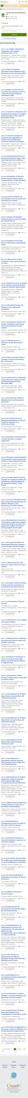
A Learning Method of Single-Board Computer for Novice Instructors (13, 877)
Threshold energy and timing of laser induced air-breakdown (12, 307)
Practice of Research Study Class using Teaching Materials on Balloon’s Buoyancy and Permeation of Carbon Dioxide (13, 502)
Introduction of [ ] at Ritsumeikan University (12, 400)
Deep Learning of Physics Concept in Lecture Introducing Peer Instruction (13, 359)
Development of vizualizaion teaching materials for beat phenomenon (13, 977)
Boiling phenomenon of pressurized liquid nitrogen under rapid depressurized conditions (13, 158)
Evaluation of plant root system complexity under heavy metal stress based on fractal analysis (13, 325)
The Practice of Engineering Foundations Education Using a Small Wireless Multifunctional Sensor (13, 957)
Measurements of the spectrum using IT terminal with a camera (13, 564)
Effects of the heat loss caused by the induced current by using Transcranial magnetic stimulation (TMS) (13, 92)
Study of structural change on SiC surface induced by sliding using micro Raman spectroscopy (14, 285)
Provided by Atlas (14, 1091)
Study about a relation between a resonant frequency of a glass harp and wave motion (13, 995)
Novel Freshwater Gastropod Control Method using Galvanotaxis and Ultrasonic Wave (13, 71)
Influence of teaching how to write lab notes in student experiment (13, 439)
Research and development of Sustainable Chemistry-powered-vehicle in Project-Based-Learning (14, 459)
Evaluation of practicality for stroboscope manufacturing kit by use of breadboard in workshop (13, 860)
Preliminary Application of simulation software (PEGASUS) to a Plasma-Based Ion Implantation (14, 1029)
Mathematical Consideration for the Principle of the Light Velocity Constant (13, 823)
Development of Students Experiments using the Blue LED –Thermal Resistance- (13, 696)
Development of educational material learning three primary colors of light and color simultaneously (13, 761)
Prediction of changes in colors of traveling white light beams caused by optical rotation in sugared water (13, 659)
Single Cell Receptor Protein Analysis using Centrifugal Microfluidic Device (13, 219)
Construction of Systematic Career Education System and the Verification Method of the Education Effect (14, 380)
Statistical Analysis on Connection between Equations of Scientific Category (13, 840)
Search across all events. (10, 38)
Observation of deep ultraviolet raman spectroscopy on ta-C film (13, 261)
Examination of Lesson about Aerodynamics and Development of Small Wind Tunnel (13, 1012)
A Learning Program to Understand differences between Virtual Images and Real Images (13, 544)
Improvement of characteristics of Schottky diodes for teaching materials (13, 909)
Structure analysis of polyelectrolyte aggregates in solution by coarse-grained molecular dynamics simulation (12, 138)
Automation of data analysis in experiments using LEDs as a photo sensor (13, 677)
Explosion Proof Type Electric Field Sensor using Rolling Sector (13, 243)
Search (5, 23)
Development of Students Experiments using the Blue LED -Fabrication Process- (13, 720)
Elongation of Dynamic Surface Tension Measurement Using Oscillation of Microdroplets (13, 178)
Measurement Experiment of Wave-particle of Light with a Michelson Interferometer (14, 804)
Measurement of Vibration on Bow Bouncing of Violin (11, 342)
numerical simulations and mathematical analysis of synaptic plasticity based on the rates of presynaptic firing (13, 114)
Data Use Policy (13, 1066)
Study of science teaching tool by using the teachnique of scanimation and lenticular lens (13, 585)
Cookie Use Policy (22, 1066)
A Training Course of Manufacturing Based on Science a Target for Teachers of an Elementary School (13, 421)
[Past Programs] (19, 2)
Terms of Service (4, 1066)
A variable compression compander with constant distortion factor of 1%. (12, 51)
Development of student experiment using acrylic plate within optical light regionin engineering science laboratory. (13, 780)
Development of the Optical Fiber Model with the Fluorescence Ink (11, 742)
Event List (3, 9)
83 (24, 1049)
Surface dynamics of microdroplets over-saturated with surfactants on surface (13, 198)
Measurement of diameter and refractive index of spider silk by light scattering (14, 640)
